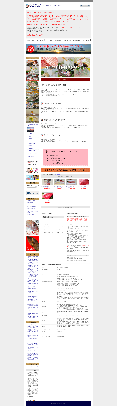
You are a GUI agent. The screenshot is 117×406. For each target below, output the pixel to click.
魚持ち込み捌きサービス (32, 141)
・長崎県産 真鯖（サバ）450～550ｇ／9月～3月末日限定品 (32, 300)
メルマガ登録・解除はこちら (32, 366)
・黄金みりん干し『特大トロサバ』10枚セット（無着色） (32, 281)
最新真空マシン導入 (31, 143)
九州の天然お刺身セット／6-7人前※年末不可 (46, 187)
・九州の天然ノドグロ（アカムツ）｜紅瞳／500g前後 (32, 317)
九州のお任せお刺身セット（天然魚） (51, 56)
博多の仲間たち (30, 138)
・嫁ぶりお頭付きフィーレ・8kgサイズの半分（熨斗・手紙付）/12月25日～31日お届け (32, 271)
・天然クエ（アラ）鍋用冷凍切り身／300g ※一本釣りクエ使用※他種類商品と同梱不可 (32, 358)
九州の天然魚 (49, 40)
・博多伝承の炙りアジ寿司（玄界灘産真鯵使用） (32, 269)
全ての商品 (30, 133)
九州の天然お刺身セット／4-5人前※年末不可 (59, 187)
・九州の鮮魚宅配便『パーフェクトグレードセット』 (32, 297)
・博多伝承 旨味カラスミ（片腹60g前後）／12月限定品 (32, 263)
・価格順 (54, 174)
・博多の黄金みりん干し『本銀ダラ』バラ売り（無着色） (32, 327)
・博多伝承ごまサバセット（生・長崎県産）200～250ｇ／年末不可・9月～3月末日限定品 (32, 311)
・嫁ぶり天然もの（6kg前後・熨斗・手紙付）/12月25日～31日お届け (32, 350)
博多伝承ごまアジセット (32, 150)
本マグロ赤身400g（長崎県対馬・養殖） (83, 187)
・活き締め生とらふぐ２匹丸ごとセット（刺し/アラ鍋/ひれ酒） (32, 305)
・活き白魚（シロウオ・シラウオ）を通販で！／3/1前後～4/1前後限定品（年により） (32, 354)
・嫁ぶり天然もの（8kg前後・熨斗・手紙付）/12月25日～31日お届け (32, 260)
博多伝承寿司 (30, 145)
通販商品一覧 (40, 40)
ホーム (42, 56)
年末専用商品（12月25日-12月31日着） (33, 125)
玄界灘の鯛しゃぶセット (31, 210)
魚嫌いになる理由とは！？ (31, 208)
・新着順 (58, 174)
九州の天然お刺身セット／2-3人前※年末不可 (71, 187)
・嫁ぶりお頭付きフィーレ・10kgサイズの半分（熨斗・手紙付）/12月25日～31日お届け (32, 275)
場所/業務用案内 (76, 40)
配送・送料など (67, 40)
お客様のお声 (58, 40)
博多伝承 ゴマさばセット (32, 148)
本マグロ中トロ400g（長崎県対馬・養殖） (46, 201)
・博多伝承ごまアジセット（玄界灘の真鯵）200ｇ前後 (32, 266)
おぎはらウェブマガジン (32, 136)
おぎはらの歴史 (30, 40)
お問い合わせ (86, 40)
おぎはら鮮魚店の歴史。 (31, 200)
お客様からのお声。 (30, 202)
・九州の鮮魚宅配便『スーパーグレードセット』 (32, 292)
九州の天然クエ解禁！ (31, 214)
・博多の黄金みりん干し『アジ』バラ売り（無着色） (32, 341)
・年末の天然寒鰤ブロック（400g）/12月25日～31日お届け (32, 325)
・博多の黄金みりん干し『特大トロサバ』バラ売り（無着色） (32, 279)
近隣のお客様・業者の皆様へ (32, 206)
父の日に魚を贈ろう (31, 156)
